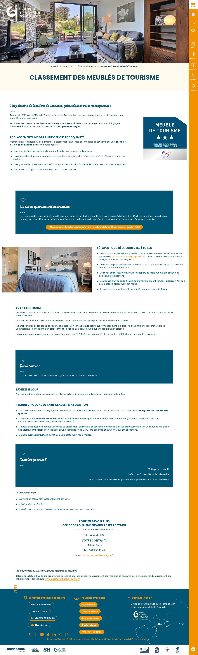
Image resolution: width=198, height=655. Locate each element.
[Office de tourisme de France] (177, 649)
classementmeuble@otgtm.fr (126, 256)
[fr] (193, 14)
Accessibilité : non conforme (135, 639)
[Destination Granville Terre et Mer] (24, 11)
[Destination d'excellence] (167, 649)
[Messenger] (193, 649)
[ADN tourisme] (46, 649)
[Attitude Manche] (34, 649)
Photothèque (89, 625)
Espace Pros (88, 604)
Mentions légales (56, 639)
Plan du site (112, 639)
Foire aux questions (41, 604)
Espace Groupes (90, 618)
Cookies (100, 639)
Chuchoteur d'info (91, 632)
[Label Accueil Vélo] (157, 649)
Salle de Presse (90, 611)
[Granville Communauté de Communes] (60, 649)
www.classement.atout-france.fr (62, 579)
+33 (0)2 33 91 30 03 (45, 618)
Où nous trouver (39, 611)
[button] (193, 22)
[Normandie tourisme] (16, 649)
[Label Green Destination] (144, 649)
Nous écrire (41, 625)
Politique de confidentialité (81, 639)
